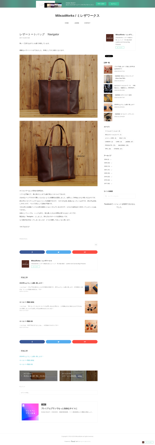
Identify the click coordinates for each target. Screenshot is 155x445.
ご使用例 (76, 23)
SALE (122, 138)
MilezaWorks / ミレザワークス (77, 15)
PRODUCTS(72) (23, 239)
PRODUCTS (110, 145)
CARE (119, 141)
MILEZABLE (123, 145)
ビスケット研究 (110, 138)
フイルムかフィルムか (112, 131)
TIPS (108, 149)
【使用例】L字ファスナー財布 (123, 95)
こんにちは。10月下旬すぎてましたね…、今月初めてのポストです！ (39, 325)
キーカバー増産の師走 (27, 302)
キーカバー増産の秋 (26, 321)
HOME (67, 23)
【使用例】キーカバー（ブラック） (124, 114)
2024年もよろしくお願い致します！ (32, 283)
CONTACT (87, 23)
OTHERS (118, 149)
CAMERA (109, 141)
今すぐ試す (101, 4)
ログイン (114, 4)
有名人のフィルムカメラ (113, 134)
